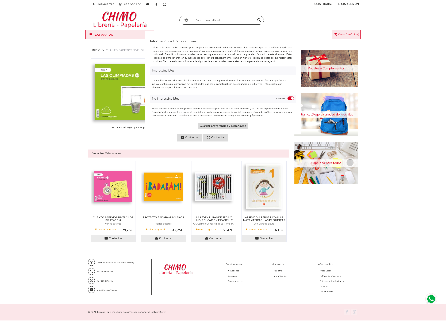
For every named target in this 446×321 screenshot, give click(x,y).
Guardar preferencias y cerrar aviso (223, 126)
